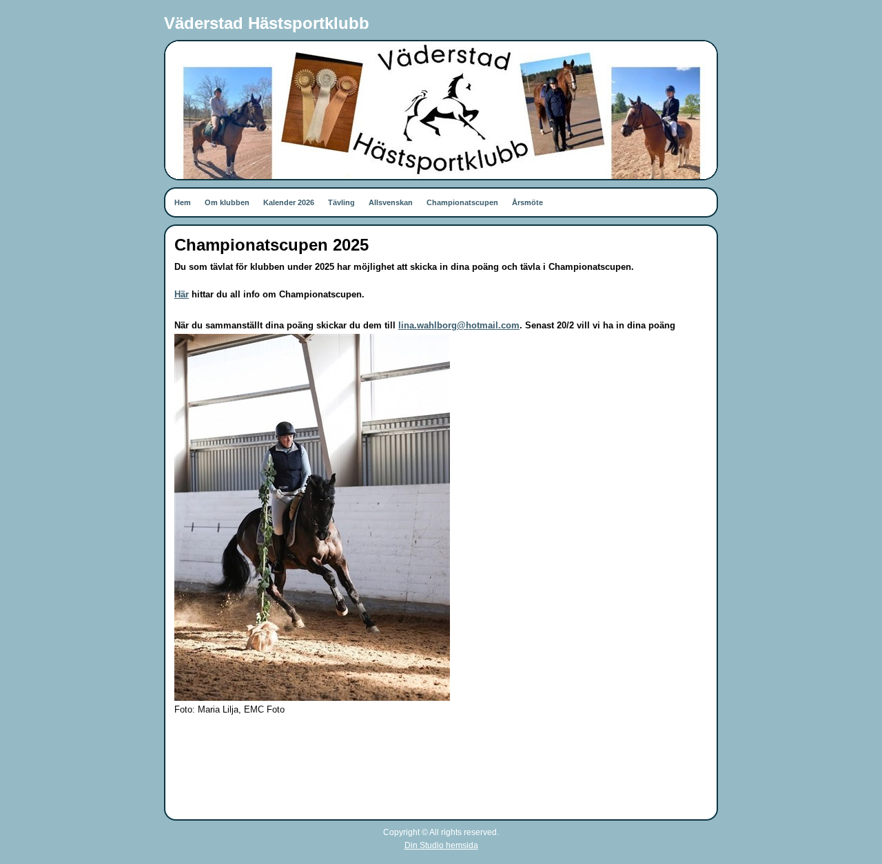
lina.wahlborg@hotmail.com (459, 325)
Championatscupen (462, 202)
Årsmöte (527, 202)
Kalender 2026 (288, 202)
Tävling (341, 202)
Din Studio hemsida (441, 845)
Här (181, 294)
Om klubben (227, 202)
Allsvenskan (391, 202)
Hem (182, 202)
